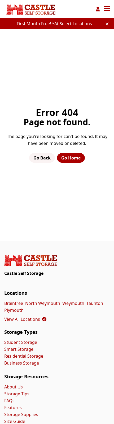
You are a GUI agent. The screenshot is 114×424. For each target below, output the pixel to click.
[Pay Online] (98, 9)
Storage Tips (16, 394)
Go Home (71, 158)
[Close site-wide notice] (107, 24)
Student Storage (20, 342)
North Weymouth (42, 303)
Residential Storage (23, 356)
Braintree (13, 303)
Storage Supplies (21, 414)
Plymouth (14, 310)
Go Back (42, 158)
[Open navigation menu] (107, 9)
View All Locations (25, 319)
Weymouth (73, 303)
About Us (13, 387)
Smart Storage (18, 349)
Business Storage (21, 363)
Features (13, 407)
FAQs (9, 401)
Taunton (94, 303)
